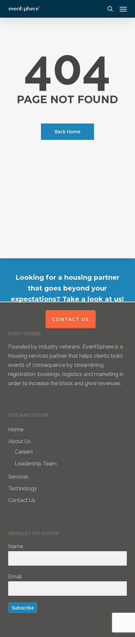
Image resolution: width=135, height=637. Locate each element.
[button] (123, 9)
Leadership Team (36, 463)
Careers (24, 452)
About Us (19, 441)
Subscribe (23, 608)
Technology (22, 488)
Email (15, 576)
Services (18, 477)
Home (15, 429)
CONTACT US (70, 319)
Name (15, 546)
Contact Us (21, 500)
